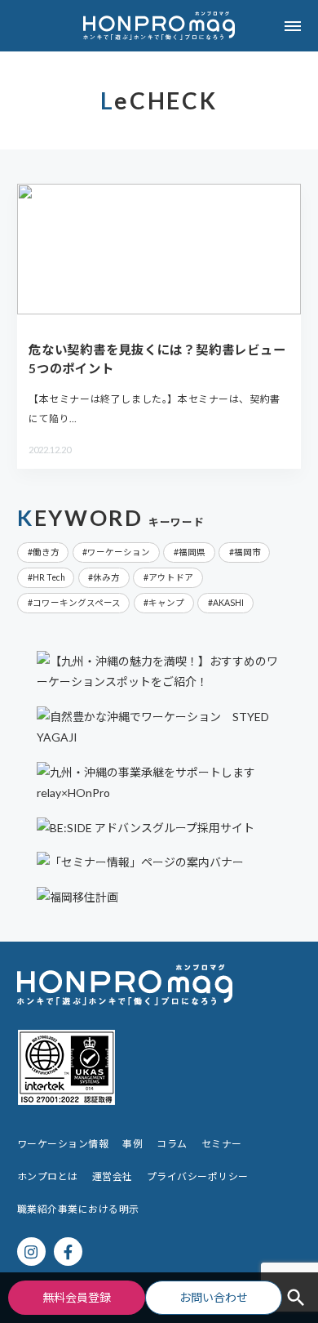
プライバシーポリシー (198, 1176)
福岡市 (247, 552)
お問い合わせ (213, 1297)
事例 (132, 1144)
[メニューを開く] (292, 25)
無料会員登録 (76, 1297)
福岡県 (192, 552)
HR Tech (49, 577)
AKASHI (228, 603)
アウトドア (170, 577)
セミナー (221, 1144)
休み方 (106, 577)
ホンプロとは (47, 1176)
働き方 (46, 552)
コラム (172, 1144)
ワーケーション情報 (62, 1144)
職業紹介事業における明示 (78, 1209)
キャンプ (166, 603)
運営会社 (112, 1176)
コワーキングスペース (77, 603)
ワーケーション (118, 552)
